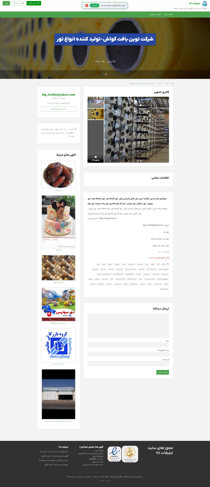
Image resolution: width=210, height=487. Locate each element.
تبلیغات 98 (194, 3)
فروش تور (117, 284)
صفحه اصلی (168, 14)
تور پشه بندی (151, 269)
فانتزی (125, 284)
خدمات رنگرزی (120, 279)
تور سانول (165, 274)
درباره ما (95, 477)
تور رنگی (103, 269)
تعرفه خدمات (104, 477)
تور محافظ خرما (118, 274)
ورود (6, 3)
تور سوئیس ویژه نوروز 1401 (58, 323)
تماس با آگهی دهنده (58, 109)
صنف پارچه (157, 284)
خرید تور (105, 279)
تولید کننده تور (149, 279)
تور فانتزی (147, 274)
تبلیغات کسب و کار (61, 465)
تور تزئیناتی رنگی (130, 269)
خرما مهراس (58, 190)
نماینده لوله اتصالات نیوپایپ (92, 465)
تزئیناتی (117, 264)
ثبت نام (56, 452)
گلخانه (93, 284)
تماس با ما (87, 477)
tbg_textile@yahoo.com (58, 95)
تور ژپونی (95, 269)
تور (98, 264)
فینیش (109, 284)
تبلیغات (55, 456)
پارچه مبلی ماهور (58, 282)
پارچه (152, 264)
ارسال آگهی (32, 3)
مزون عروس (164, 289)
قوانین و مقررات (155, 14)
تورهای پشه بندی (162, 279)
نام (167, 341)
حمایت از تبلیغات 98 (74, 477)
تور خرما (111, 269)
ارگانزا (163, 264)
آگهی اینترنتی (63, 456)
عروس (150, 284)
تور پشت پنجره (163, 269)
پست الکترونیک (163, 350)
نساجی (110, 61)
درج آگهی (63, 452)
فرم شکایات (127, 477)
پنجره (124, 264)
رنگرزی (97, 279)
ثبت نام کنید (17, 3)
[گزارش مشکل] (106, 74)
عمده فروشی (134, 284)
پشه (146, 264)
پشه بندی (132, 264)
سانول (166, 284)
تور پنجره (141, 269)
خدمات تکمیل (132, 279)
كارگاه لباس (99, 451)
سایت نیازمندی (46, 452)
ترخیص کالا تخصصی (58, 364)
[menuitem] (34, 3)
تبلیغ (53, 460)
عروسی (143, 284)
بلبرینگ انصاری (97, 462)
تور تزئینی (119, 269)
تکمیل (110, 264)
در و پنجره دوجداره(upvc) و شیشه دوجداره (58, 421)
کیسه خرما (101, 284)
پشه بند (140, 264)
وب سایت (165, 360)
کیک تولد (58, 250)
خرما (111, 279)
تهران (103, 264)
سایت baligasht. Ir (96, 459)
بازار (158, 264)
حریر (140, 279)
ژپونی (91, 279)
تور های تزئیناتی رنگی (104, 274)
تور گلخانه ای (130, 274)
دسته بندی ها (137, 477)
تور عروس (156, 274)
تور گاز (139, 274)
